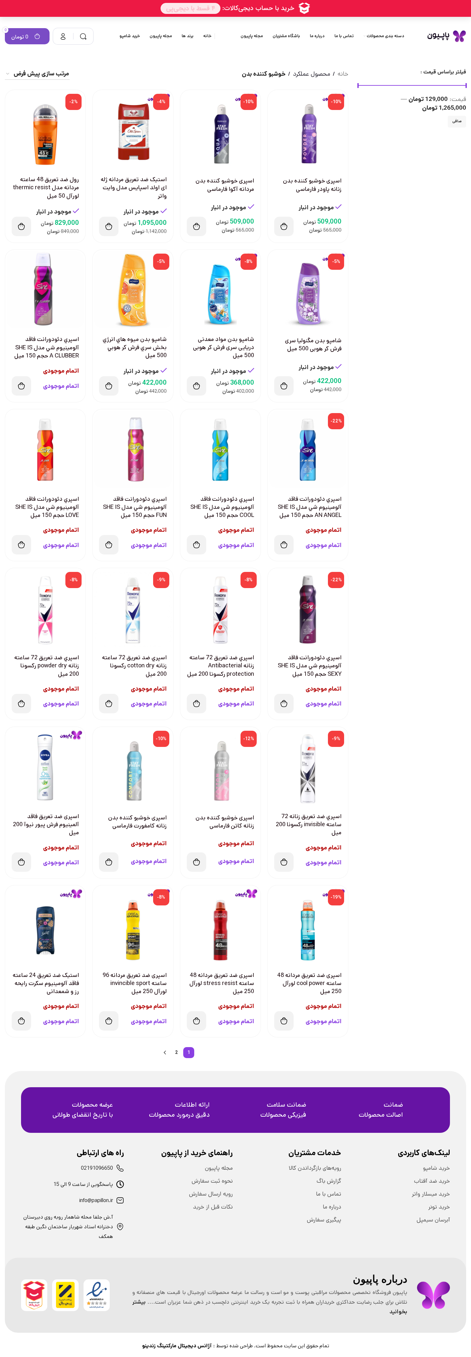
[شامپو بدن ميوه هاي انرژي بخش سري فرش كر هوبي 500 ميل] (132, 289)
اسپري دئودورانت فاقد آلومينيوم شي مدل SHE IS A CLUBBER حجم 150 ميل (46, 347)
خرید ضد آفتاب (432, 1181)
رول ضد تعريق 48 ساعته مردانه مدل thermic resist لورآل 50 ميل (46, 187)
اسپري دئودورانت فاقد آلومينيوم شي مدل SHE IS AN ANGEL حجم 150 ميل (310, 507)
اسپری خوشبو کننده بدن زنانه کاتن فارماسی (225, 822)
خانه (343, 74)
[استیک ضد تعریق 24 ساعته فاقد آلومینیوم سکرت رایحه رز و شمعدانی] (45, 925)
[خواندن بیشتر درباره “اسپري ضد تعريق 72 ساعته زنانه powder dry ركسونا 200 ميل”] (21, 703)
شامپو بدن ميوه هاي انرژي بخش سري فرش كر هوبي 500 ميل (135, 347)
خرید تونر (439, 1207)
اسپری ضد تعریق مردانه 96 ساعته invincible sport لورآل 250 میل (135, 983)
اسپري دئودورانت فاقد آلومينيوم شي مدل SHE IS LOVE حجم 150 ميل (47, 507)
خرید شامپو (436, 1168)
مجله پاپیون (219, 1168)
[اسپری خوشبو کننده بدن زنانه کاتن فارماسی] (220, 766)
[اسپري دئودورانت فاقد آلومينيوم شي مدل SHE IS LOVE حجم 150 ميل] (45, 449)
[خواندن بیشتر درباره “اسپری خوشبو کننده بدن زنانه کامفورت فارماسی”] (108, 862)
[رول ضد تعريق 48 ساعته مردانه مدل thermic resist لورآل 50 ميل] (45, 130)
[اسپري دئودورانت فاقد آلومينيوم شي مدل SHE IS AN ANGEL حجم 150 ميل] (307, 449)
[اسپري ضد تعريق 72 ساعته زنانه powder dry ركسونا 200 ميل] (45, 608)
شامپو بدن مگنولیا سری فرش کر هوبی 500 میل (313, 344)
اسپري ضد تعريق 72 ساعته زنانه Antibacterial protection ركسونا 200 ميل (220, 665)
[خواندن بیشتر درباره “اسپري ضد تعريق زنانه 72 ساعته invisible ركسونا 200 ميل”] (284, 862)
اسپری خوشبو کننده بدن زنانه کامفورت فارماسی (137, 822)
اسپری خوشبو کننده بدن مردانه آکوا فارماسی (225, 185)
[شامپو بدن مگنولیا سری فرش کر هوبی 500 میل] (307, 289)
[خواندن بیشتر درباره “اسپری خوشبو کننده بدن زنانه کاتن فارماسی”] (196, 862)
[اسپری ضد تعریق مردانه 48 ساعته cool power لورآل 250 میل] (307, 925)
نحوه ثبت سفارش (212, 1181)
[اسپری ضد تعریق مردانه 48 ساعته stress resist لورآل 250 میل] (220, 925)
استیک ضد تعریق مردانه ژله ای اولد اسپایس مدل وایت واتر (134, 187)
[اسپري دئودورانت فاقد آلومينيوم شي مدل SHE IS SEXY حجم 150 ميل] (307, 608)
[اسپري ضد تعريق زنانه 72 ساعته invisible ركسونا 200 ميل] (307, 766)
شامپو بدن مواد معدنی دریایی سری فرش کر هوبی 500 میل (223, 347)
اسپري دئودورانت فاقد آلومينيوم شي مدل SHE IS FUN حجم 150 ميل (135, 507)
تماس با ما (328, 1194)
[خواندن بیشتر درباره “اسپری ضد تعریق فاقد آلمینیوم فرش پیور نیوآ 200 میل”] (21, 862)
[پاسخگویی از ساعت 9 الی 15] (120, 1184)
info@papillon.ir (96, 1200)
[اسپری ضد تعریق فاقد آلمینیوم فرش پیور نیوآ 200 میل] (45, 766)
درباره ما (332, 1207)
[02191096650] (120, 1168)
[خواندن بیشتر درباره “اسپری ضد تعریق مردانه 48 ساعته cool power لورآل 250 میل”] (284, 1021)
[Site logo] (446, 36)
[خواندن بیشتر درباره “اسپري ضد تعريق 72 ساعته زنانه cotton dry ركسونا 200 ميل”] (108, 703)
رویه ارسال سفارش (211, 1194)
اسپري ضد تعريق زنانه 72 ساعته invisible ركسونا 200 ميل (309, 824)
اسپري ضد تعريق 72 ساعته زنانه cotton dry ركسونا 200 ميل (134, 665)
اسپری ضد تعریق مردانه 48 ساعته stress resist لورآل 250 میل (221, 983)
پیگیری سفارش (324, 1220)
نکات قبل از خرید (213, 1207)
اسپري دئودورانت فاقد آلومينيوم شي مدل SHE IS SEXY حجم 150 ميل (310, 665)
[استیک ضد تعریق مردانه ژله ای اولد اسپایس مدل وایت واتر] (132, 130)
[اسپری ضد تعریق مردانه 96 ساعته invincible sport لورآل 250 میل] (132, 925)
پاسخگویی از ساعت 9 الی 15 (83, 1184)
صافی (457, 121)
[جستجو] (83, 36)
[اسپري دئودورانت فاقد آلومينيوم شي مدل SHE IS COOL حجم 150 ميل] (220, 449)
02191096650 (97, 1168)
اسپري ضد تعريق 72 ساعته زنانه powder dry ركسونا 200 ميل (46, 665)
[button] (284, 226)
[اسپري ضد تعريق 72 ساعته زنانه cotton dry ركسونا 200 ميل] (132, 608)
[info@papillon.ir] (120, 1200)
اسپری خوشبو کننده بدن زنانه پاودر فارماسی (312, 185)
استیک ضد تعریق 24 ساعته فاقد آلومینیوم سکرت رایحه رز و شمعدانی (46, 983)
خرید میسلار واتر (431, 1194)
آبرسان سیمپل (433, 1220)
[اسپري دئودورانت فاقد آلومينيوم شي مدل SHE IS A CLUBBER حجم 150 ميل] (45, 289)
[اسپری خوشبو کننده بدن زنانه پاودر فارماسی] (307, 130)
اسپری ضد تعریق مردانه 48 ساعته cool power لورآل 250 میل (309, 983)
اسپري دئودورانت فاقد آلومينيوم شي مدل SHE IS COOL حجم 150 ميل (222, 507)
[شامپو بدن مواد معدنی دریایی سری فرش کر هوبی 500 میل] (220, 289)
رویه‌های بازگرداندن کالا (315, 1168)
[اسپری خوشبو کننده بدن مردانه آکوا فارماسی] (220, 130)
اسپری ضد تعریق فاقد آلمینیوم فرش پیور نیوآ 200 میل (46, 824)
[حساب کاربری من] (63, 36)
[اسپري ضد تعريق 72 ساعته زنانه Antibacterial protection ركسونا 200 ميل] (220, 608)
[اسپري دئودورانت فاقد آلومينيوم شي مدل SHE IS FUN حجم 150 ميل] (132, 449)
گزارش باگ (329, 1181)
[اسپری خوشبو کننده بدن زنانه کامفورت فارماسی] (132, 766)
